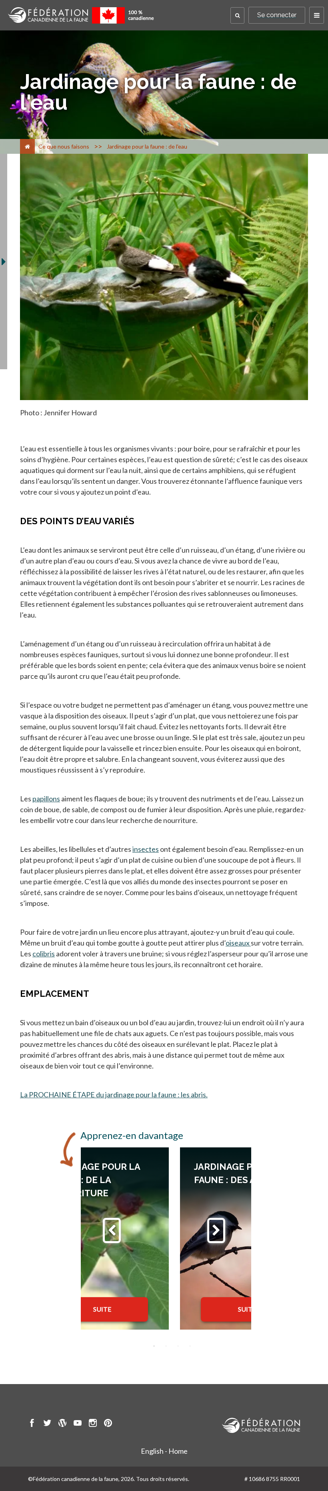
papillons (46, 798)
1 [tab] (154, 1346)
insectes (145, 849)
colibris (43, 953)
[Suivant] (216, 1230)
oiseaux (238, 942)
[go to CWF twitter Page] (47, 1424)
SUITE (102, 1309)
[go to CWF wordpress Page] (62, 1424)
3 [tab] (178, 1346)
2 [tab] (166, 1346)
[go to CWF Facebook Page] (32, 1424)
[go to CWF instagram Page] (93, 1424)
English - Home (164, 1451)
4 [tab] (190, 1346)
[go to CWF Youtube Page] (78, 1424)
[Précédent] (112, 1230)
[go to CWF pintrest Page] (108, 1424)
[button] (237, 15)
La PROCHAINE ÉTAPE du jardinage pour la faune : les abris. (114, 1094)
